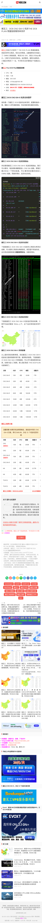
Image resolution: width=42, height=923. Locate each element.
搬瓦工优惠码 (7, 491)
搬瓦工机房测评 (10, 594)
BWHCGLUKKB (18, 491)
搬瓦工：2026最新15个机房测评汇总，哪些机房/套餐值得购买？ (10, 645)
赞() (19, 40)
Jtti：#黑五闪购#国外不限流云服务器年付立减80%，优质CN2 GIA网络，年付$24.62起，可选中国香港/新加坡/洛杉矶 (32, 609)
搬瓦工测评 (20, 594)
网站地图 (37, 916)
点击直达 (13, 90)
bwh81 (17, 584)
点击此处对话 (12, 745)
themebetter (28, 916)
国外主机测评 (21, 2)
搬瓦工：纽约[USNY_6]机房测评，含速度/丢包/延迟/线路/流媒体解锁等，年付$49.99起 (10, 692)
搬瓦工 (3, 50)
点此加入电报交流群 (10, 522)
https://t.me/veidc (14, 743)
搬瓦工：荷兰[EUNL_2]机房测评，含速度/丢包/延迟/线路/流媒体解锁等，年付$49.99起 (10, 665)
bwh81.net (26, 584)
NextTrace (7, 587)
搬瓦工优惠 (33, 587)
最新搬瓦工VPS (32, 594)
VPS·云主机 (4, 6)
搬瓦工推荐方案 (6, 424)
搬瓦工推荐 (20, 591)
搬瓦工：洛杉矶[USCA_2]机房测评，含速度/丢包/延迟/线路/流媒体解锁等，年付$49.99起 (10, 714)
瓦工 (4, 68)
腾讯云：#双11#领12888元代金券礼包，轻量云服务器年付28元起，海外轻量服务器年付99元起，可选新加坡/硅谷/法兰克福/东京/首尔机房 (10, 609)
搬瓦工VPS (24, 587)
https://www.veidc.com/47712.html (21, 552)
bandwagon (9, 584)
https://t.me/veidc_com (22, 741)
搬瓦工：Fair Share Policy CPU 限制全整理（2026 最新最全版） (31, 645)
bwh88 (34, 584)
